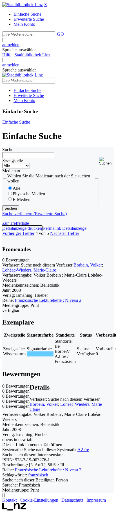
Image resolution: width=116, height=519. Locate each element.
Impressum (96, 500)
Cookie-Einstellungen (39, 500)
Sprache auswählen (19, 49)
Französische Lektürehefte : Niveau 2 (48, 300)
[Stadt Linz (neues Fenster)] (14, 509)
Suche (7, 149)
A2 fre (83, 449)
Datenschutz (72, 500)
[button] (106, 161)
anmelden (10, 44)
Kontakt (9, 500)
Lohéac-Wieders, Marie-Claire (29, 270)
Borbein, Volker (87, 265)
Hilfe (6, 54)
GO (60, 34)
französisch (38, 474)
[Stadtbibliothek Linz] (22, 4)
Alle (16, 188)
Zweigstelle (12, 160)
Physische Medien (29, 193)
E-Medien (21, 199)
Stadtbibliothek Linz (32, 54)
